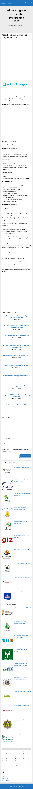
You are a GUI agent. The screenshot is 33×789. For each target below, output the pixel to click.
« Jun (16, 765)
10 (19, 753)
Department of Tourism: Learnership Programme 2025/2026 (16, 316)
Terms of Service (5, 780)
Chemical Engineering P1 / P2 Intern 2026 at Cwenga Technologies (16, 326)
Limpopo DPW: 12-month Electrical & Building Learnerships (16, 395)
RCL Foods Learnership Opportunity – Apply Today (17, 385)
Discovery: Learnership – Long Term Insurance (16, 355)
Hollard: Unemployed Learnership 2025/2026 (16, 365)
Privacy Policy (5, 778)
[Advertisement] (16, 58)
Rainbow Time (6, 2)
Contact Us (4, 776)
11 (23, 753)
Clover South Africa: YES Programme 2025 (16, 335)
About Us (4, 775)
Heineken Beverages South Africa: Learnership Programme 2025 (16, 346)
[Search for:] (31, 2)
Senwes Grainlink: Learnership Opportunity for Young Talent (16, 376)
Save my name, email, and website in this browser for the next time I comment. (16, 450)
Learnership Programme (19, 27)
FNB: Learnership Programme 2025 (16, 404)
